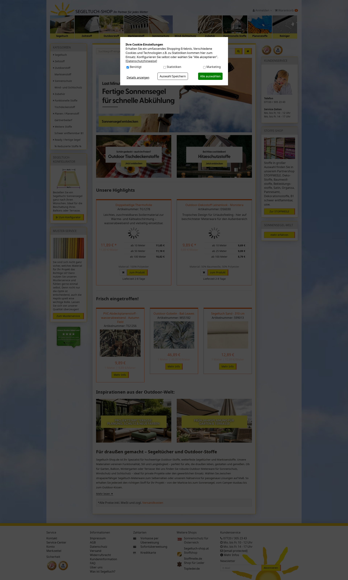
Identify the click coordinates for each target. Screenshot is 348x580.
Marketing (213, 67)
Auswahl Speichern (173, 76)
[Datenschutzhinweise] (141, 61)
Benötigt (136, 67)
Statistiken (174, 67)
